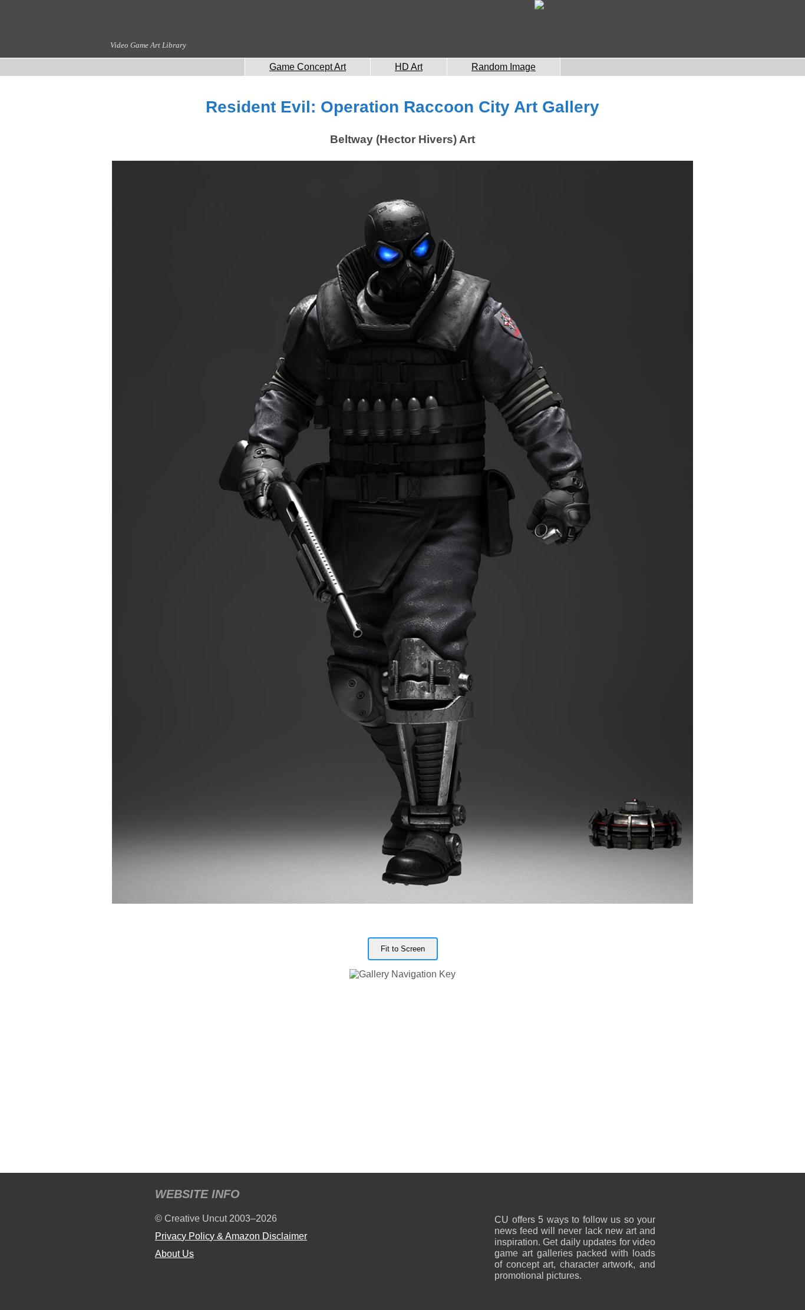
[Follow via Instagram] (538, 1196)
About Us (174, 1254)
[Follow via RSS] (503, 1196)
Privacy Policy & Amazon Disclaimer (231, 1236)
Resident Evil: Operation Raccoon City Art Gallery (402, 107)
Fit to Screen (403, 948)
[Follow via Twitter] (610, 1196)
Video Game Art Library (148, 45)
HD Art (409, 67)
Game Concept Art (307, 67)
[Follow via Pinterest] (646, 1196)
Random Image (503, 67)
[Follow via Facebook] (574, 1196)
